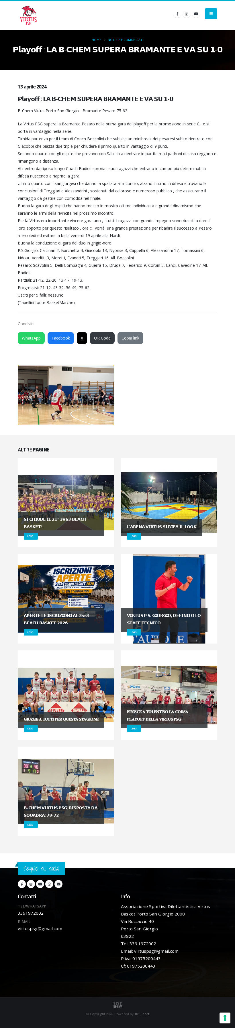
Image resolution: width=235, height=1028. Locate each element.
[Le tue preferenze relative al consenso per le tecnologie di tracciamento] (225, 1018)
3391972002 (31, 913)
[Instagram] (187, 14)
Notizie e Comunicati (125, 40)
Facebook (61, 338)
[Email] (58, 884)
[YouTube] (196, 14)
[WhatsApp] (49, 884)
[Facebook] (177, 14)
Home (96, 40)
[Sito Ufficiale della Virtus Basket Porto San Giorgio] (29, 15)
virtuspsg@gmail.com (40, 928)
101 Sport (141, 1014)
